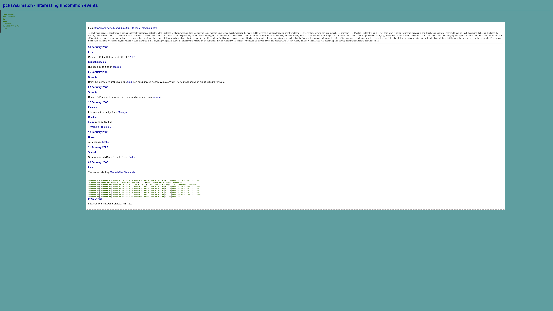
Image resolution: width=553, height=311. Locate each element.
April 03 (168, 188)
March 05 (172, 184)
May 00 (161, 195)
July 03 (146, 188)
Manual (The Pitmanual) (122, 172)
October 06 (104, 182)
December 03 (93, 188)
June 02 (153, 190)
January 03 (196, 188)
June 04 (153, 186)
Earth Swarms (8, 14)
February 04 (185, 186)
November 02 (105, 190)
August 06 (126, 182)
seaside (117, 67)
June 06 (134, 182)
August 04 (138, 186)
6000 (129, 82)
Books (105, 142)
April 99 (168, 197)
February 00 (185, 195)
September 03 (127, 188)
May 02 (161, 190)
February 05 (182, 184)
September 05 (127, 184)
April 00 (168, 195)
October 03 (116, 188)
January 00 (196, 195)
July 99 (146, 197)
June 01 (153, 192)
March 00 (176, 195)
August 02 (138, 190)
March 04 (176, 186)
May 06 (142, 182)
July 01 (146, 192)
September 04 (127, 186)
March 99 (176, 197)
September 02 (127, 190)
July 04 (146, 186)
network (157, 97)
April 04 (168, 186)
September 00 (127, 195)
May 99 (161, 197)
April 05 (165, 184)
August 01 (138, 192)
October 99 (116, 197)
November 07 (105, 180)
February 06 (167, 182)
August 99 (138, 197)
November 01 (105, 192)
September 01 (127, 192)
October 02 (116, 190)
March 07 (176, 180)
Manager (122, 112)
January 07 (196, 180)
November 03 (105, 188)
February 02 (185, 190)
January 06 (177, 182)
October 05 (116, 184)
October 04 (116, 186)
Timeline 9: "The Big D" (100, 127)
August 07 (138, 180)
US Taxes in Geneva (11, 26)
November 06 (93, 182)
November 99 (105, 197)
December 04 (93, 186)
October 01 (116, 192)
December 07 (93, 180)
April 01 (168, 192)
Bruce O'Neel (95, 199)
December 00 (93, 195)
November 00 (105, 195)
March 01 (176, 192)
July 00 (146, 195)
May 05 (158, 184)
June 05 (150, 184)
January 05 (193, 184)
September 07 (127, 180)
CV (4, 19)
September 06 (115, 182)
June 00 (153, 195)
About (5, 21)
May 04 (161, 186)
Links (5, 28)
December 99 (93, 197)
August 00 (138, 195)
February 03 (185, 188)
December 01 (93, 192)
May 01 (161, 192)
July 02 (146, 190)
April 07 (168, 180)
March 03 (176, 188)
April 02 (168, 190)
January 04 (196, 186)
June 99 (153, 197)
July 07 (146, 180)
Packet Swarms (9, 17)
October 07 (116, 180)
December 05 (93, 184)
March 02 (176, 190)
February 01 (185, 192)
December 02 (93, 190)
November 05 (105, 184)
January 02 (196, 190)
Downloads (7, 24)
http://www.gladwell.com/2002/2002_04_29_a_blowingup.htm (125, 28)
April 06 (149, 182)
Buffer (132, 157)
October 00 (116, 195)
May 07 (161, 180)
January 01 (196, 192)
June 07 (153, 180)
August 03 (138, 188)
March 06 (157, 182)
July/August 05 (140, 184)
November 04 (105, 186)
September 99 (127, 197)
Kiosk (91, 122)
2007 (132, 57)
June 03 (153, 188)
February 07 (185, 180)
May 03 (161, 188)
